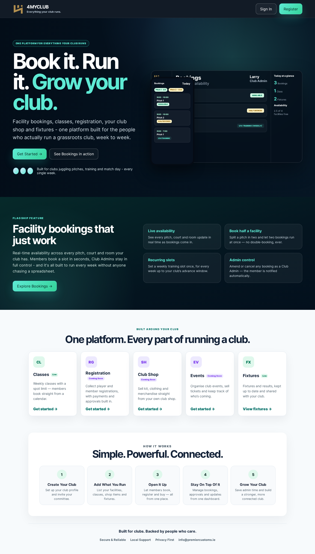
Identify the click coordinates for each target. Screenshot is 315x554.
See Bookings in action (74, 154)
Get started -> (45, 409)
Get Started (29, 154)
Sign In (266, 9)
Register (291, 9)
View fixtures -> (257, 409)
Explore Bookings (34, 286)
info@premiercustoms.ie (196, 540)
